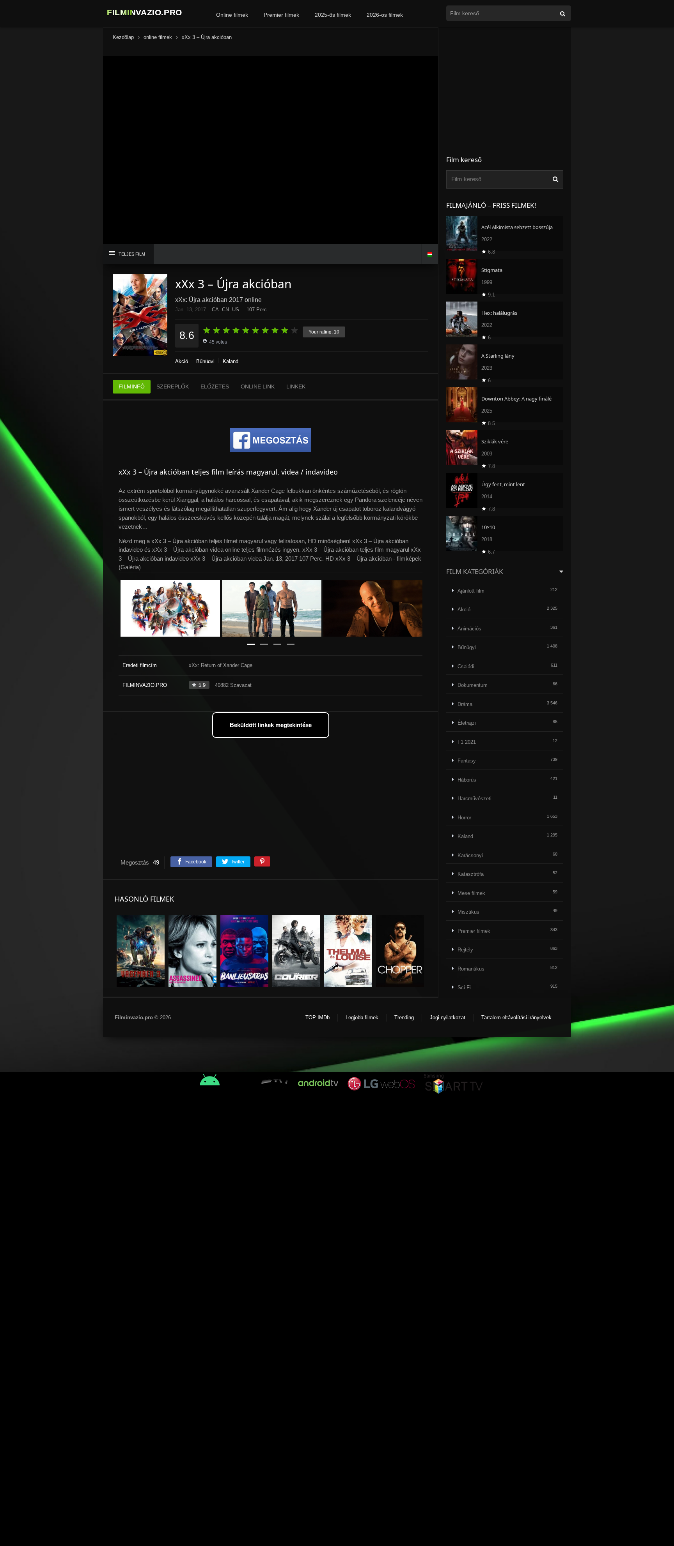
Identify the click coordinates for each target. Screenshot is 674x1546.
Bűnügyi (205, 361)
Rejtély (465, 950)
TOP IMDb (317, 1017)
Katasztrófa (471, 874)
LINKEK (295, 386)
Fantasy (467, 761)
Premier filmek (281, 15)
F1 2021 (467, 742)
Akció (181, 361)
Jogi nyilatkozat (447, 1017)
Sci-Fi (464, 987)
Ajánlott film (471, 591)
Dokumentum (473, 685)
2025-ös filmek (333, 15)
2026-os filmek (385, 15)
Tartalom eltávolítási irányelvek (516, 1017)
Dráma (465, 704)
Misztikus (468, 912)
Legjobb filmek (362, 1017)
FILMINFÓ (132, 386)
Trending (404, 1017)
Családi (466, 666)
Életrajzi (467, 723)
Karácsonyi (470, 855)
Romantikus (471, 969)
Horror (464, 818)
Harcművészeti (474, 798)
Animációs (469, 629)
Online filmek (232, 15)
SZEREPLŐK (172, 386)
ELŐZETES (214, 386)
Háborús (467, 780)
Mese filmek (471, 893)
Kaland (230, 361)
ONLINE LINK (258, 386)
